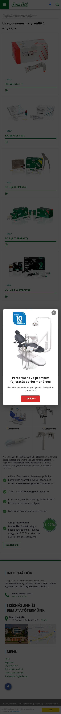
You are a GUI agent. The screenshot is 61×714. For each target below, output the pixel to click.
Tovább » (30, 398)
